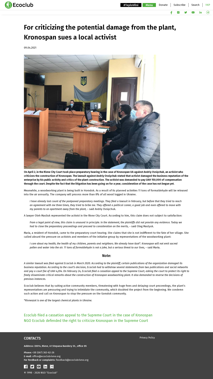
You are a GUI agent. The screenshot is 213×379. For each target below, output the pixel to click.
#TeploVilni (130, 5)
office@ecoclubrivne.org (46, 356)
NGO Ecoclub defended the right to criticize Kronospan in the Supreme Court (86, 321)
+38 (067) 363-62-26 (43, 352)
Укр (207, 5)
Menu (149, 5)
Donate (163, 5)
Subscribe (179, 5)
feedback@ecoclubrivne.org (72, 359)
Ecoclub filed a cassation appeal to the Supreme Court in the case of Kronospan (88, 315)
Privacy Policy (147, 337)
